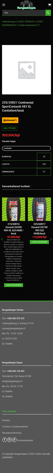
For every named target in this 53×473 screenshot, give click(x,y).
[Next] (50, 244)
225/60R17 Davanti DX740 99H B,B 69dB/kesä (39, 229)
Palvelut (6, 420)
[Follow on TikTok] (14, 439)
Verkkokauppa (9, 21)
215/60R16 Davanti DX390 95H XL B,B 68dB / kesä (13, 229)
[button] (3, 4)
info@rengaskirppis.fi (12, 381)
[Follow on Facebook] (4, 439)
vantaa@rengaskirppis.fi (13, 328)
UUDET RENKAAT (26, 21)
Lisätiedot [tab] (8, 148)
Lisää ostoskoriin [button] (13, 285)
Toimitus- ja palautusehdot (15, 426)
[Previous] (2, 244)
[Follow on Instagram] (9, 439)
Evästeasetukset (25, 440)
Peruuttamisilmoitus (11, 433)
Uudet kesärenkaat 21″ (29, 25)
